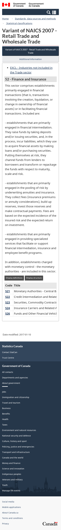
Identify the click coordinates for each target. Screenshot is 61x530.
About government (11, 383)
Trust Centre (8, 357)
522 (7, 297)
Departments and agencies (15, 377)
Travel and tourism (11, 402)
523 (7, 302)
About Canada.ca (10, 512)
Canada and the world (12, 457)
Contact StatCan (9, 352)
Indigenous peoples (11, 474)
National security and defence (16, 435)
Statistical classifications (19, 23)
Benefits (6, 413)
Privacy (5, 523)
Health (5, 419)
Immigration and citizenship (15, 397)
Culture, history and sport (14, 441)
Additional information (30, 59)
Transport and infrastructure (16, 452)
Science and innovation (13, 468)
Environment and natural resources (19, 430)
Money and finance (11, 463)
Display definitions (14, 278)
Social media (8, 501)
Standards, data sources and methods (35, 18)
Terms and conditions (12, 518)
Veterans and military (12, 479)
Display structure (34, 278)
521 (7, 291)
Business (6, 408)
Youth (5, 485)
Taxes (4, 424)
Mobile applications (11, 507)
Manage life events (11, 490)
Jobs (4, 391)
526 (7, 313)
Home (5, 18)
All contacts (7, 372)
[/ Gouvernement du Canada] (23, 5)
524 (7, 308)
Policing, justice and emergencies (18, 446)
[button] (31, 12)
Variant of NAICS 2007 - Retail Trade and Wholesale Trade (30, 51)
